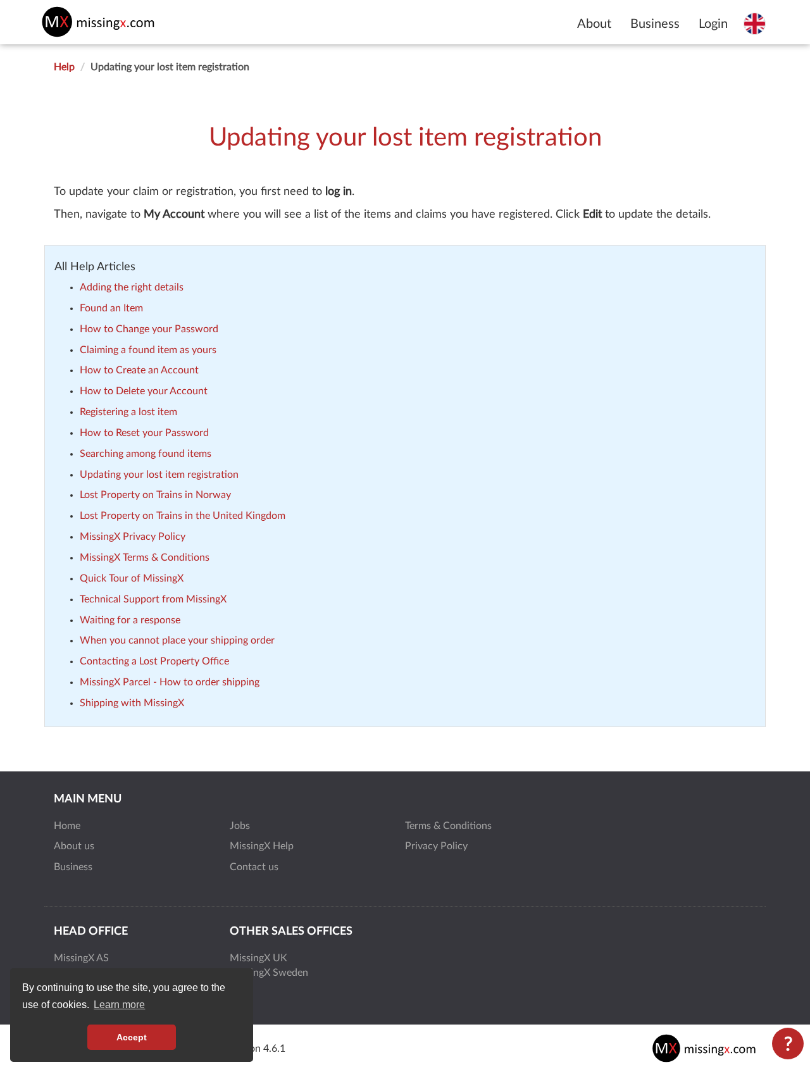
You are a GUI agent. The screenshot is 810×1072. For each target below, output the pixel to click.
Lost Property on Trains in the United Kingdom (182, 516)
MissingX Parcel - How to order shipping (169, 682)
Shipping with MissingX (132, 703)
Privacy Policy (436, 846)
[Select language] (755, 23)
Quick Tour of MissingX (132, 578)
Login (713, 24)
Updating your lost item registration (159, 475)
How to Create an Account (139, 370)
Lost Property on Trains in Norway (155, 495)
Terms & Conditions (448, 826)
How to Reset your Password (144, 433)
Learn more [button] (119, 1004)
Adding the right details (132, 287)
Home (67, 826)
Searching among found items (145, 454)
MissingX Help (262, 846)
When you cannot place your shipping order (177, 640)
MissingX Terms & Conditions (144, 557)
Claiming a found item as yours (148, 350)
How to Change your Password (149, 329)
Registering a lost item (128, 412)
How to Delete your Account (144, 391)
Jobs (240, 826)
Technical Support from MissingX (153, 599)
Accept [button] (131, 1037)
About (594, 24)
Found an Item (111, 308)
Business (655, 24)
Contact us (254, 867)
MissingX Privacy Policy (132, 537)
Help (64, 67)
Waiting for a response (130, 620)
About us (74, 846)
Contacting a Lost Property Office (154, 661)
